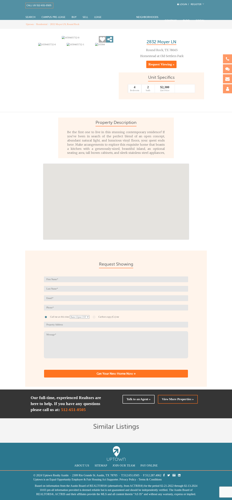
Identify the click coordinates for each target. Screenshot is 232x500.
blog (186, 20)
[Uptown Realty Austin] (119, 11)
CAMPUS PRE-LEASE (53, 17)
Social (200, 20)
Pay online (149, 465)
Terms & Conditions (150, 479)
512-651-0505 (73, 409)
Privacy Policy (127, 479)
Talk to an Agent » (139, 399)
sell (85, 17)
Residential (41, 24)
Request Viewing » (161, 64)
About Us (81, 465)
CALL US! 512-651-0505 (38, 5)
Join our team (124, 465)
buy (74, 17)
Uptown (30, 24)
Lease (98, 17)
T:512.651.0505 (130, 475)
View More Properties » (178, 399)
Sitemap (101, 465)
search (30, 17)
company (171, 20)
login (183, 4)
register (196, 4)
